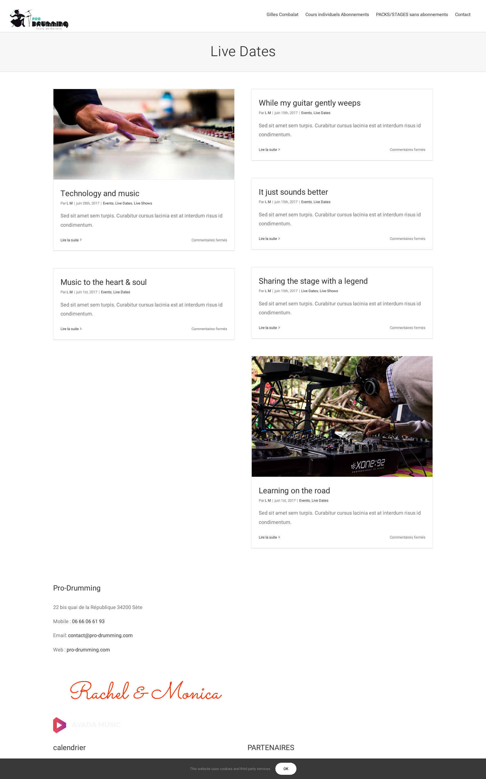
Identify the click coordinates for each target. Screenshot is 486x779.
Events (108, 203)
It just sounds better (293, 192)
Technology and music (100, 193)
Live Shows (143, 203)
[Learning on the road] (342, 416)
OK (286, 768)
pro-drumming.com (88, 650)
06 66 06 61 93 (88, 621)
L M (70, 203)
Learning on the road (294, 491)
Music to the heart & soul (103, 282)
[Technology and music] (143, 134)
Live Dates (123, 203)
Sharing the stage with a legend (313, 281)
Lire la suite (69, 240)
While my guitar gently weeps (310, 103)
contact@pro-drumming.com (100, 635)
